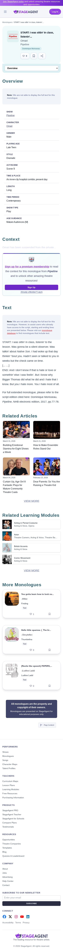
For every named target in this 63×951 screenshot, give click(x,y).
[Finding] (12, 604)
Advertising (7, 877)
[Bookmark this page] (34, 56)
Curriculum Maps (10, 781)
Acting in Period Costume (26, 523)
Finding (24, 603)
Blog (4, 852)
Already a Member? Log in (31, 292)
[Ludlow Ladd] (12, 675)
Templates (7, 848)
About (5, 869)
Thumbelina (26, 639)
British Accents (21, 546)
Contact (6, 885)
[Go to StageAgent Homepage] (31, 935)
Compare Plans (9, 822)
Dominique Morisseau (31, 49)
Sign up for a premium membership (27, 266)
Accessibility (7, 922)
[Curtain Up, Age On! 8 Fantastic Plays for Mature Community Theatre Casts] (16, 466)
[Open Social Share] (42, 56)
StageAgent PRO (10, 810)
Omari (24, 40)
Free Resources (9, 793)
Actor (16, 534)
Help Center (7, 881)
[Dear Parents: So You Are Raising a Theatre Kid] (46, 466)
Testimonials (8, 827)
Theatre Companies (11, 844)
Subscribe (31, 904)
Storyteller (27, 635)
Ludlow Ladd (28, 670)
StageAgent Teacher (11, 814)
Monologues (7, 22)
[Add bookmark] (49, 614)
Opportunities (8, 839)
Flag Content (49, 725)
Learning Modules (10, 789)
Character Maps (9, 764)
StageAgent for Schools (13, 818)
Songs (5, 760)
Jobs (4, 873)
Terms (18, 922)
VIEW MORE (31, 501)
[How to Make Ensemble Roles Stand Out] (46, 430)
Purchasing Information (13, 797)
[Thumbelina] (12, 640)
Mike (24, 599)
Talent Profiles (8, 768)
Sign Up (31, 287)
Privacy (26, 922)
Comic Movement (22, 558)
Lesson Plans (8, 785)
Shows (5, 752)
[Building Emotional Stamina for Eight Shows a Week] (16, 430)
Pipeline (25, 44)
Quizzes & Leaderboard (13, 856)
